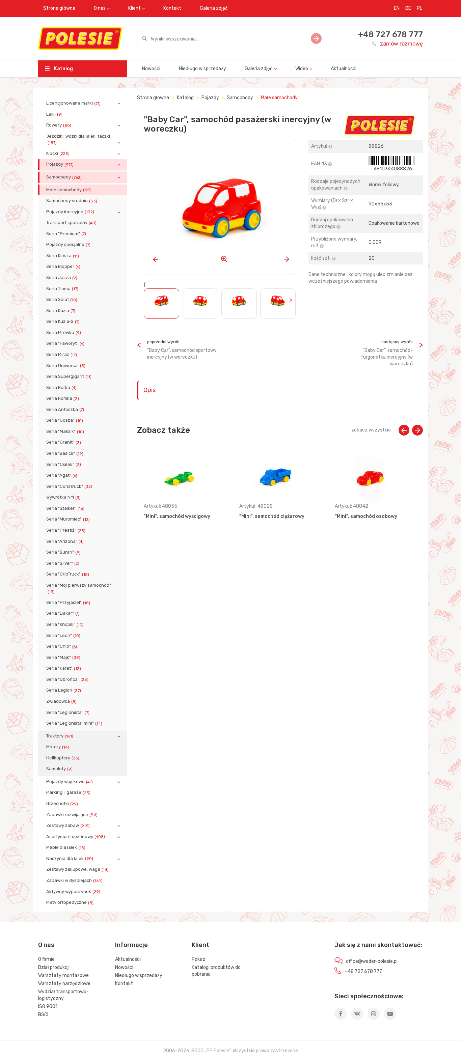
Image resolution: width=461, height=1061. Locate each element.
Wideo (301, 69)
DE (408, 8)
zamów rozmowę (401, 43)
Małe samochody (68, 190)
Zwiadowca (61, 701)
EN (397, 8)
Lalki (54, 114)
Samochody (64, 177)
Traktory (59, 736)
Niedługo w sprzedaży (202, 69)
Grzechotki (62, 803)
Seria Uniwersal (65, 365)
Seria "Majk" (63, 657)
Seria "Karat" (63, 668)
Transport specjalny (71, 222)
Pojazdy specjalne (68, 244)
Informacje (131, 945)
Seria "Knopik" (65, 624)
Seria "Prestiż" (65, 530)
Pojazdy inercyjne (70, 212)
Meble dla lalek (65, 847)
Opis (149, 390)
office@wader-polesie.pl (372, 961)
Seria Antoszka (65, 409)
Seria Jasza (61, 277)
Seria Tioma (62, 288)
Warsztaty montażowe (63, 975)
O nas (100, 8)
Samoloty (59, 769)
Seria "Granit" (63, 442)
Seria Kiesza (62, 255)
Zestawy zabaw (68, 825)
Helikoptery (62, 758)
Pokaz (198, 959)
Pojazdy (60, 164)
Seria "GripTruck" (67, 574)
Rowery (58, 125)
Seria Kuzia (60, 310)
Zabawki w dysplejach (74, 880)
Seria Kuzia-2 (63, 321)
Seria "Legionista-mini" (74, 723)
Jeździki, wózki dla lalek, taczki (78, 139)
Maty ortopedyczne (69, 902)
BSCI (43, 1014)
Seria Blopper (63, 266)
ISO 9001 (47, 1006)
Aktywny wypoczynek (73, 891)
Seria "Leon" (63, 635)
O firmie (46, 959)
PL (419, 8)
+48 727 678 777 (390, 34)
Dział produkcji (54, 967)
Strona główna (59, 8)
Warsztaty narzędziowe (64, 983)
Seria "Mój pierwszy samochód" (78, 588)
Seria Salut (61, 299)
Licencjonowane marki (73, 103)
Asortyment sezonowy (75, 836)
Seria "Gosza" (64, 420)
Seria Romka (62, 398)
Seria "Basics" (64, 453)
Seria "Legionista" (67, 712)
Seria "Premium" (66, 233)
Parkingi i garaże (68, 792)
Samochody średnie (71, 200)
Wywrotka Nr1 (63, 497)
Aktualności (343, 69)
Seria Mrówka (63, 332)
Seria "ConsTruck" (69, 486)
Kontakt (172, 8)
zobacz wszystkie (371, 430)
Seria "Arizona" (65, 541)
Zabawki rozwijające (72, 814)
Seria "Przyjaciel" (68, 602)
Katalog (63, 69)
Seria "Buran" (63, 552)
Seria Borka (61, 387)
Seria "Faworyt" (65, 343)
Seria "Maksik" (65, 431)
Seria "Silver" (62, 563)
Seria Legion (63, 690)
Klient (134, 8)
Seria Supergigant (68, 376)
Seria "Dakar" (63, 613)
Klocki (58, 153)
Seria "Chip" (61, 646)
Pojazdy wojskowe (69, 781)
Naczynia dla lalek (69, 858)
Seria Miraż (61, 354)
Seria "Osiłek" (63, 464)
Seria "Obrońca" (67, 679)
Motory (57, 747)
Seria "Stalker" (65, 508)
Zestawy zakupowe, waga (77, 869)
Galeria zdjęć (214, 8)
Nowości (151, 69)
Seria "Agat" (61, 475)
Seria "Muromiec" (68, 519)
